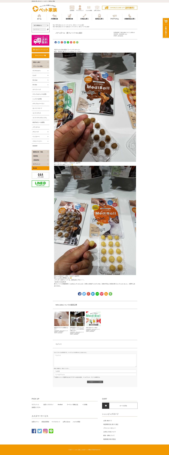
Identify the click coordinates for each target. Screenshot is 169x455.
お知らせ (68, 26)
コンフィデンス (37, 113)
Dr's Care (35, 80)
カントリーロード (37, 108)
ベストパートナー (37, 141)
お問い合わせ (66, 421)
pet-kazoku (120, 35)
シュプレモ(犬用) (37, 99)
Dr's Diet (35, 84)
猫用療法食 (69, 19)
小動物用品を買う (129, 19)
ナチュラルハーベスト (38, 103)
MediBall (60, 404)
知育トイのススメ (48, 404)
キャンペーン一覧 (40, 55)
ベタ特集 (84, 404)
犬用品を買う (84, 19)
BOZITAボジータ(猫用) (39, 122)
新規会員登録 (45, 421)
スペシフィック (37, 89)
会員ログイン (35, 421)
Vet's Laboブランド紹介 (91, 327)
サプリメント (35, 404)
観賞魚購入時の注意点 (109, 439)
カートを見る (123, 405)
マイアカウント (56, 421)
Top (54, 25)
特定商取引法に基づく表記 (110, 424)
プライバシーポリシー (109, 428)
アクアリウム (114, 19)
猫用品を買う (99, 19)
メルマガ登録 (76, 421)
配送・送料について (109, 435)
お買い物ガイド (107, 420)
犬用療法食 (54, 19)
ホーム (39, 19)
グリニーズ (35, 131)
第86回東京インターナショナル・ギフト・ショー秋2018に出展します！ (77, 329)
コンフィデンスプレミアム (40, 117)
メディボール (36, 127)
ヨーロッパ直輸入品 (72, 404)
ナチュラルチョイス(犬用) (39, 94)
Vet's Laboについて (60, 25)
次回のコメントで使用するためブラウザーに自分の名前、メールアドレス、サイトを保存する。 (78, 377)
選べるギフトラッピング (40, 49)
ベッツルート (36, 136)
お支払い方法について (109, 431)
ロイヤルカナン (37, 70)
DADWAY (35, 146)
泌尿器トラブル (36, 407)
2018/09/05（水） (123, 34)
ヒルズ (34, 75)
